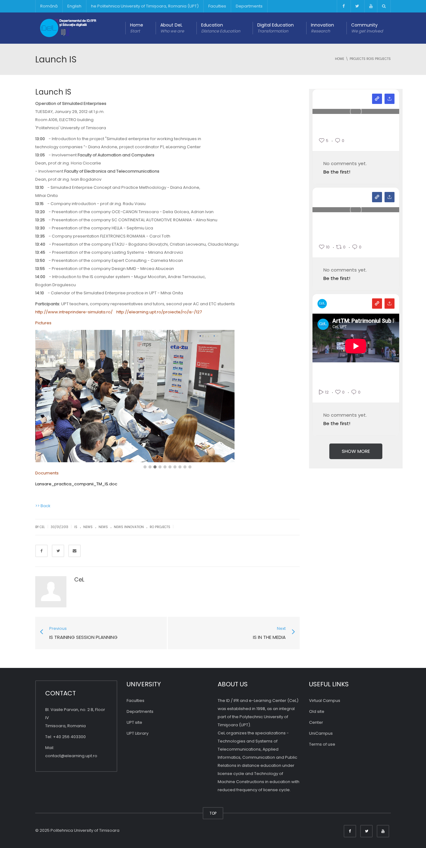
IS (75, 527)
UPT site (134, 722)
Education (220, 28)
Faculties (217, 6)
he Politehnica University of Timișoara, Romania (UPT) (145, 6)
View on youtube (377, 303)
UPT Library (137, 733)
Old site (316, 711)
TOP (213, 813)
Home (136, 28)
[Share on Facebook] (41, 551)
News (88, 527)
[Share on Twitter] (58, 551)
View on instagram (377, 99)
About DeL (172, 28)
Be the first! (336, 172)
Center (316, 722)
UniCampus (321, 733)
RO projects (160, 527)
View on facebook (377, 197)
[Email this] (74, 551)
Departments (249, 6)
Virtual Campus (324, 700)
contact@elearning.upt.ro (71, 756)
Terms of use (322, 744)
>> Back (43, 506)
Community (367, 28)
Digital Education (275, 28)
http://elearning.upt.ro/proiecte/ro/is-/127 (159, 312)
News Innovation (129, 527)
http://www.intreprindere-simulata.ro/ (74, 312)
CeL (79, 579)
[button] (145, 467)
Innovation (322, 28)
